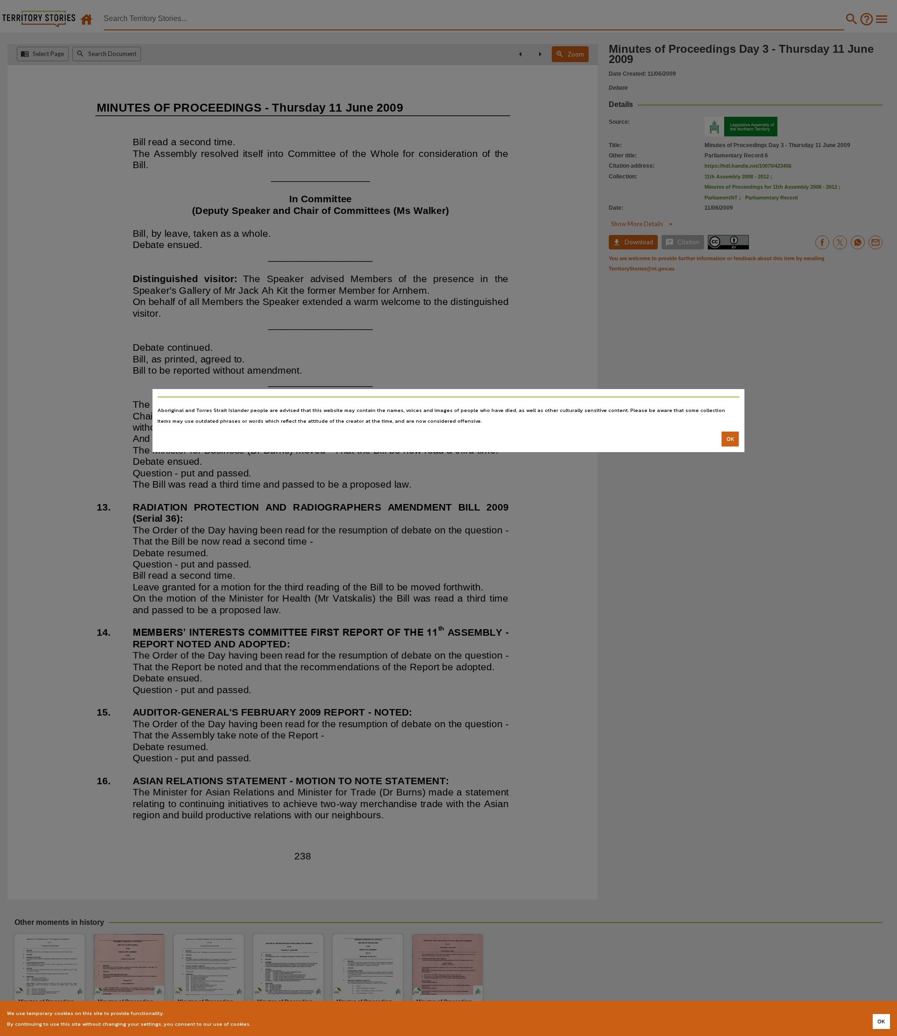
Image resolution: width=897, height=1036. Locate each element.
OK (730, 439)
